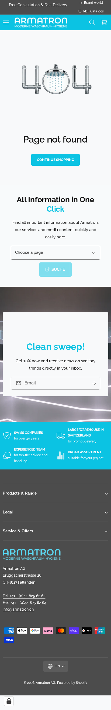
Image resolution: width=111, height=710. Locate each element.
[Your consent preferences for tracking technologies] (8, 701)
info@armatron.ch (18, 609)
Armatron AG (45, 683)
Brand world (93, 3)
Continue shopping (55, 160)
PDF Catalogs (93, 11)
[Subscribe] (94, 383)
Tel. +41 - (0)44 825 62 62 (24, 596)
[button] (6, 22)
